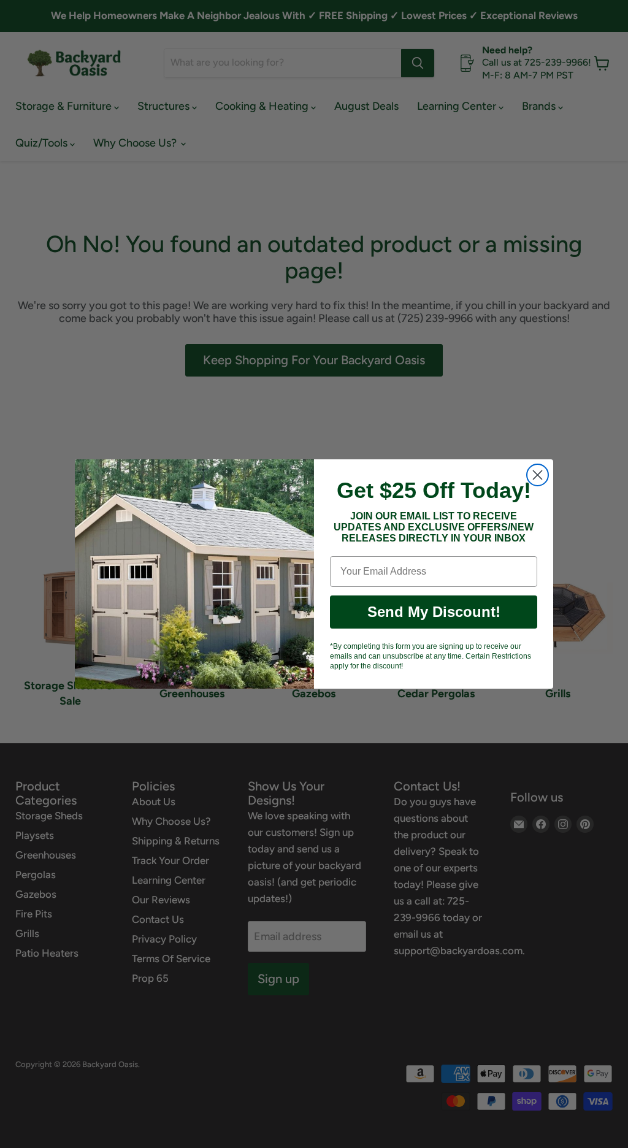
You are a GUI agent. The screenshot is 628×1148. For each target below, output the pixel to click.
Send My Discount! (433, 611)
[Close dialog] (537, 475)
